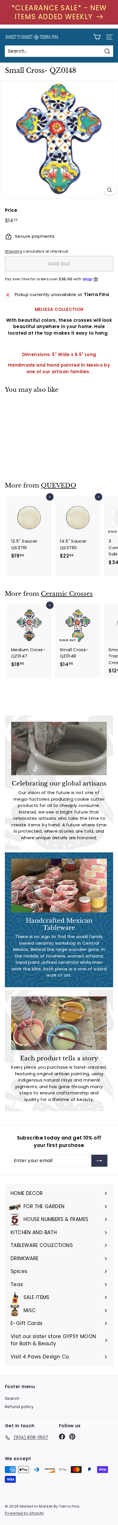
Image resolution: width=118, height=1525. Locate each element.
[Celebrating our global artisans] (59, 749)
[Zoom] (109, 190)
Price (11, 210)
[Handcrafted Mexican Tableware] (59, 885)
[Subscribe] (99, 1161)
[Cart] (97, 37)
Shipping (13, 251)
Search (12, 1398)
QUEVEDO (58, 485)
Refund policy (19, 1407)
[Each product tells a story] (59, 1023)
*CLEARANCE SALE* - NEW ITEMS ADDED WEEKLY (59, 12)
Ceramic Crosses (67, 593)
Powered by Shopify (24, 1513)
